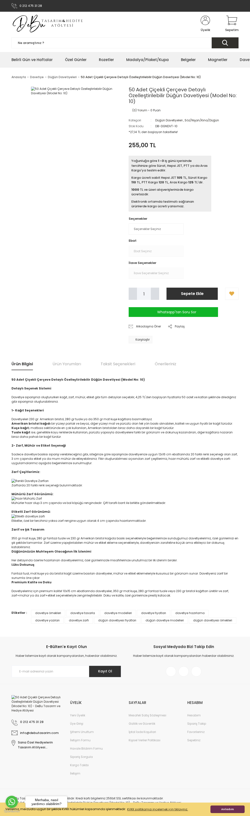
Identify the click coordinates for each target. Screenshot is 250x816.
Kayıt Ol (105, 671)
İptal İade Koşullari (142, 732)
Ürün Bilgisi (22, 364)
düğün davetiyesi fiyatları (117, 620)
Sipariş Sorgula (81, 757)
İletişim (75, 773)
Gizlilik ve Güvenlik (142, 724)
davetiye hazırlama (190, 613)
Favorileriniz (196, 732)
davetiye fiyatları (153, 613)
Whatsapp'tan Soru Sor (176, 312)
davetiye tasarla (82, 613)
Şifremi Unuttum (82, 732)
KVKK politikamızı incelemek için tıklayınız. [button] (157, 809)
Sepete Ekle (192, 293)
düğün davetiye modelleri (165, 620)
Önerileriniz (165, 364)
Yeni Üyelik (77, 715)
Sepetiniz (193, 740)
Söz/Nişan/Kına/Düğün (202, 120)
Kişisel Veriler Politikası (144, 740)
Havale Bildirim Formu (86, 748)
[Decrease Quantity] (133, 294)
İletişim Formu (80, 740)
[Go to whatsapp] (12, 802)
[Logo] (48, 24)
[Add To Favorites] (232, 294)
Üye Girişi (76, 724)
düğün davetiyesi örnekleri (212, 620)
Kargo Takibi (79, 765)
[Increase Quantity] (155, 294)
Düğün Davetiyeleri (169, 120)
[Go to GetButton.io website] (12, 811)
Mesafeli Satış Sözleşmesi (147, 715)
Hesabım (194, 715)
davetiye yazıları (47, 620)
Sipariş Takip (196, 724)
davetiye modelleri (118, 613)
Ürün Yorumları (66, 364)
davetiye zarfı (79, 620)
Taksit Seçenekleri (118, 364)
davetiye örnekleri (48, 613)
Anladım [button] (227, 809)
